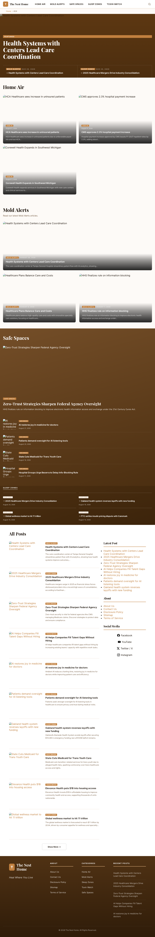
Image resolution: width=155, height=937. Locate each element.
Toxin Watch (114, 4)
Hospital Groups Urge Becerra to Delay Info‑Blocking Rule (48, 472)
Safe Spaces (76, 4)
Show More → (54, 847)
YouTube (127, 641)
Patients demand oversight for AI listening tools (43, 440)
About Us (109, 605)
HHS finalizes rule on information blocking (105, 311)
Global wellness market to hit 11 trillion (23, 516)
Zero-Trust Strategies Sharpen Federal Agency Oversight (52, 403)
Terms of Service (113, 618)
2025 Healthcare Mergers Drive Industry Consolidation (111, 73)
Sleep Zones (95, 4)
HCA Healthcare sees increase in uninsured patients (32, 132)
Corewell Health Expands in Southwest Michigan (31, 183)
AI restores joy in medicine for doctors (38, 424)
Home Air (40, 4)
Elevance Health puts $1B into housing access (70, 788)
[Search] (149, 4)
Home (8, 11)
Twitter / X (127, 648)
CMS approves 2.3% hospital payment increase (105, 132)
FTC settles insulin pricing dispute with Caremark (104, 516)
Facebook (126, 635)
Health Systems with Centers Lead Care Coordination (31, 49)
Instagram (126, 654)
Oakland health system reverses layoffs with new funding (108, 501)
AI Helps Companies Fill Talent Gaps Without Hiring (127, 904)
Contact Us (110, 609)
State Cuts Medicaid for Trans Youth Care (40, 456)
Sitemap (108, 615)
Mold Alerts (57, 4)
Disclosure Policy (113, 612)
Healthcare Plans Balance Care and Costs (29, 311)
